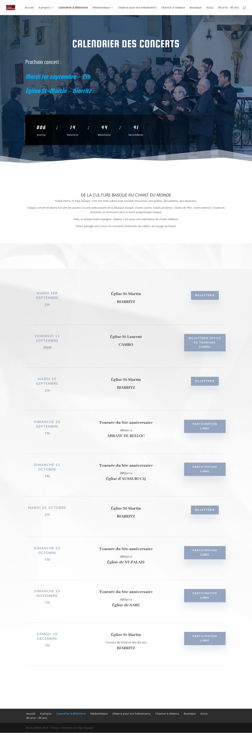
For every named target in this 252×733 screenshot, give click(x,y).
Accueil (29, 7)
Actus (209, 7)
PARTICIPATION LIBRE (205, 426)
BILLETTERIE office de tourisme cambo (205, 342)
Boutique (195, 7)
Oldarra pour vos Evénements (137, 7)
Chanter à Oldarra (173, 7)
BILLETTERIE (205, 295)
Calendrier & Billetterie (73, 7)
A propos (44, 7)
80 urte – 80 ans (228, 7)
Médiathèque (101, 7)
